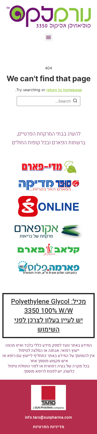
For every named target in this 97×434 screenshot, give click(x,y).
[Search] (75, 101)
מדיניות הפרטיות (48, 427)
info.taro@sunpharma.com (48, 417)
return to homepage (64, 89)
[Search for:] (48, 101)
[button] (49, 37)
